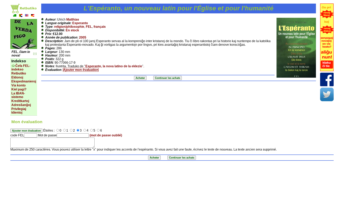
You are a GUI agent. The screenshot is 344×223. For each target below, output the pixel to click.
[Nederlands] (20, 16)
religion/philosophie (69, 26)
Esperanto (80, 23)
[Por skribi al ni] (35, 54)
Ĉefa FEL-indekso (20, 67)
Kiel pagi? (18, 89)
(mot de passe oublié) (106, 135)
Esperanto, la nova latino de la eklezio (113, 66)
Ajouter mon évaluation (80, 69)
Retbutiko (18, 73)
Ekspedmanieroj (23, 81)
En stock (72, 30)
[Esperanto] (14, 16)
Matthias (72, 19)
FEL (89, 26)
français (100, 26)
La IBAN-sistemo (18, 95)
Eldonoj (17, 77)
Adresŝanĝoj (21, 105)
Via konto (18, 85)
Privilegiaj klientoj (18, 110)
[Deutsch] (32, 16)
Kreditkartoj (20, 101)
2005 (82, 37)
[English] (26, 16)
